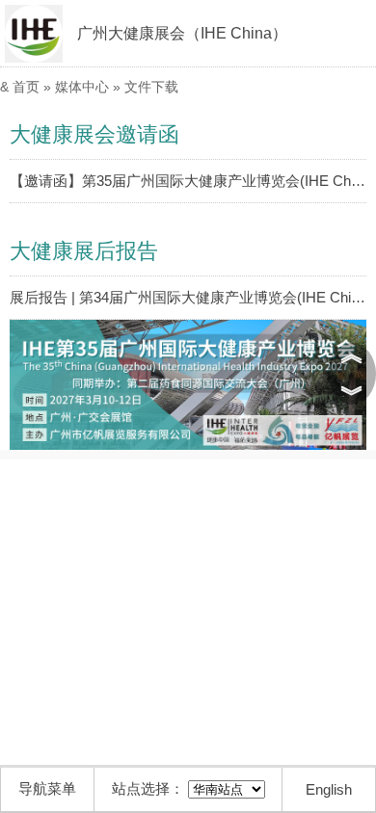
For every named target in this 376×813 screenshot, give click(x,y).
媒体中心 (82, 86)
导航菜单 (47, 788)
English (329, 789)
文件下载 (151, 86)
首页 (26, 86)
